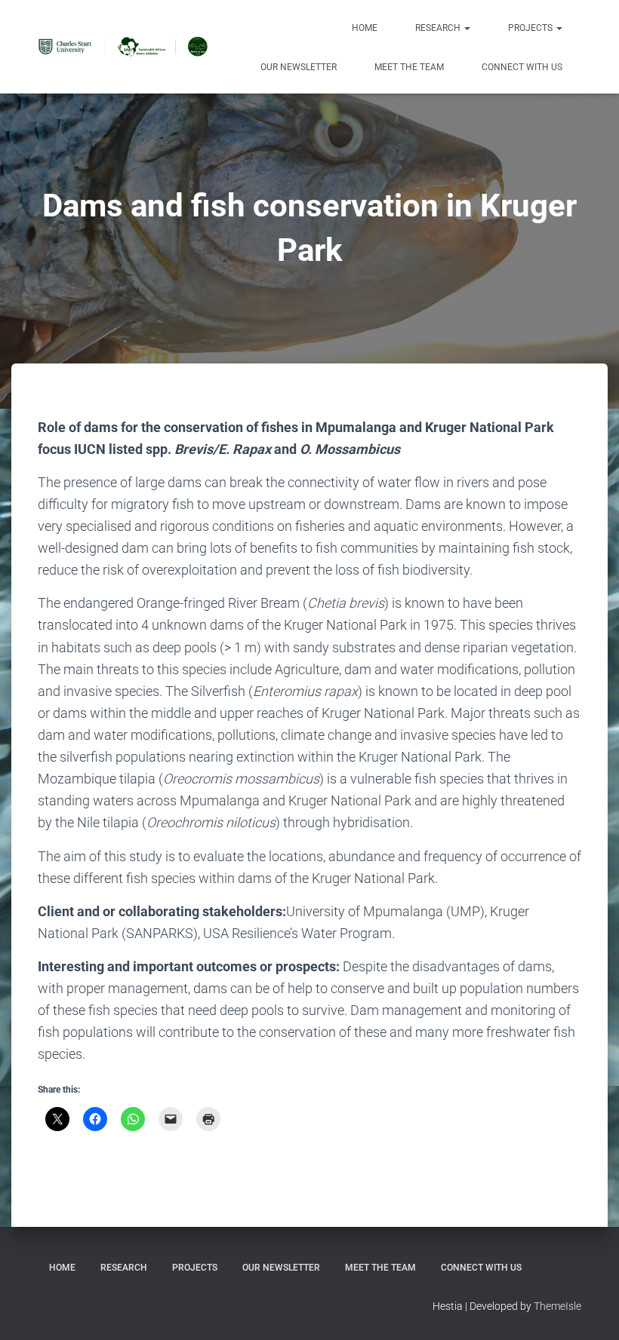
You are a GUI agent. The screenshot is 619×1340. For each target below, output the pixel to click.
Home (364, 28)
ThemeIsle (557, 1306)
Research (439, 28)
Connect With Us (522, 67)
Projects (531, 28)
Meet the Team (409, 67)
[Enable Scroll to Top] (589, 1310)
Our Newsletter (298, 67)
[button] (466, 28)
